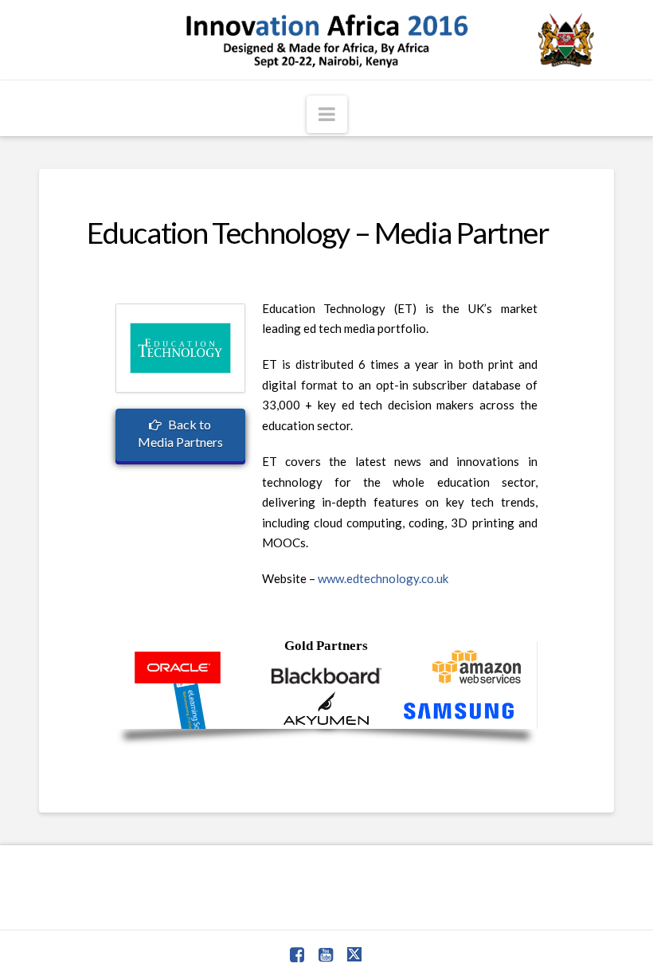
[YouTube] (326, 954)
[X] (355, 954)
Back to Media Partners (180, 433)
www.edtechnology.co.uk (383, 578)
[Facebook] (297, 954)
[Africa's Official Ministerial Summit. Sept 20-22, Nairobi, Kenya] (326, 40)
